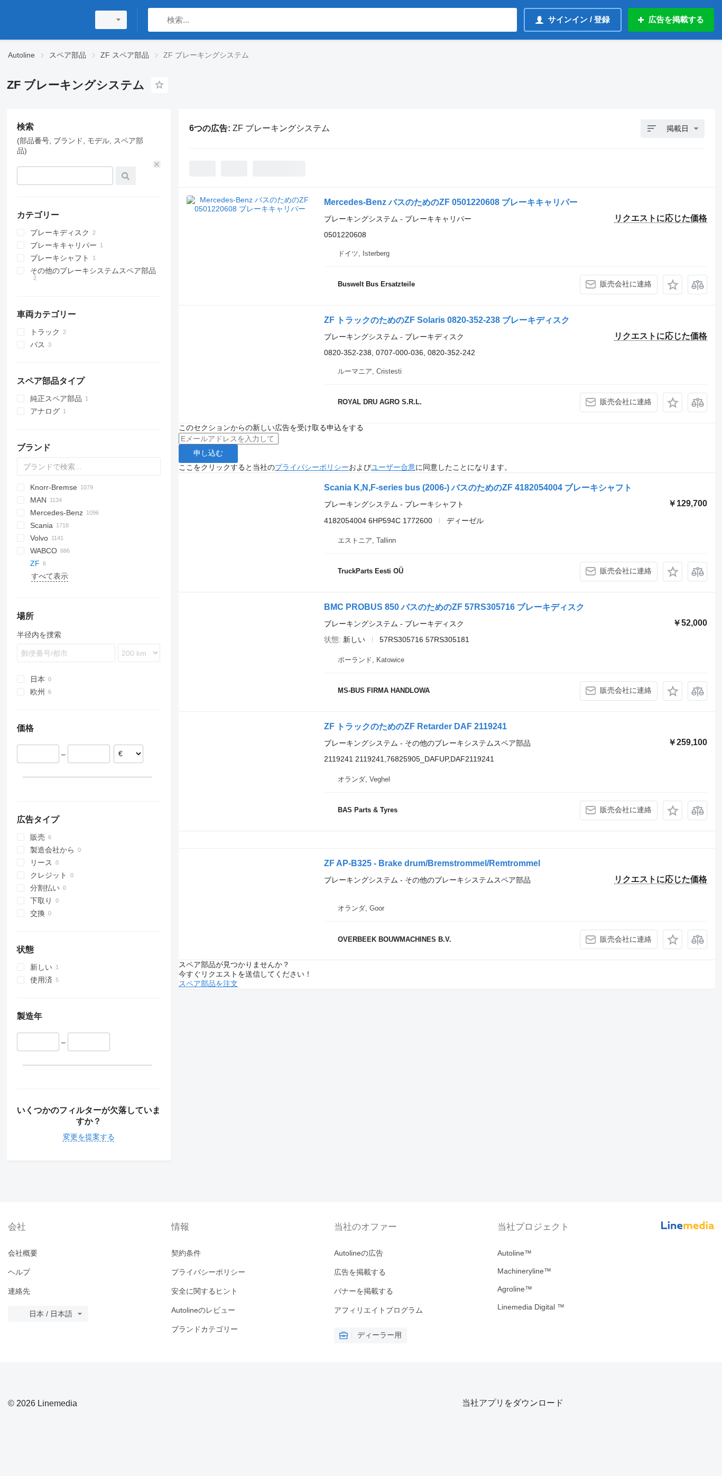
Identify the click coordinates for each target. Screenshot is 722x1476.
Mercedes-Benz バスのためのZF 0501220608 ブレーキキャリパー (451, 202)
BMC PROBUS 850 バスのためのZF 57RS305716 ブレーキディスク (454, 606)
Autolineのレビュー (203, 1310)
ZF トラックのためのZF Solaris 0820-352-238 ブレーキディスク (447, 319)
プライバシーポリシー (312, 467)
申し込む (208, 453)
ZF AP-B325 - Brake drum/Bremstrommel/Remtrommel (432, 863)
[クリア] (157, 164)
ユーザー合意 (393, 467)
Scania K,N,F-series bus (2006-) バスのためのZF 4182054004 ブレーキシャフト (478, 487)
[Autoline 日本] (45, 20)
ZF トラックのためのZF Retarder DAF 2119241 (415, 726)
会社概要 (23, 1253)
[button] (672, 284)
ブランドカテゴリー (204, 1329)
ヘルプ (19, 1272)
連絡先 (19, 1291)
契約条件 (186, 1253)
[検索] (158, 19)
